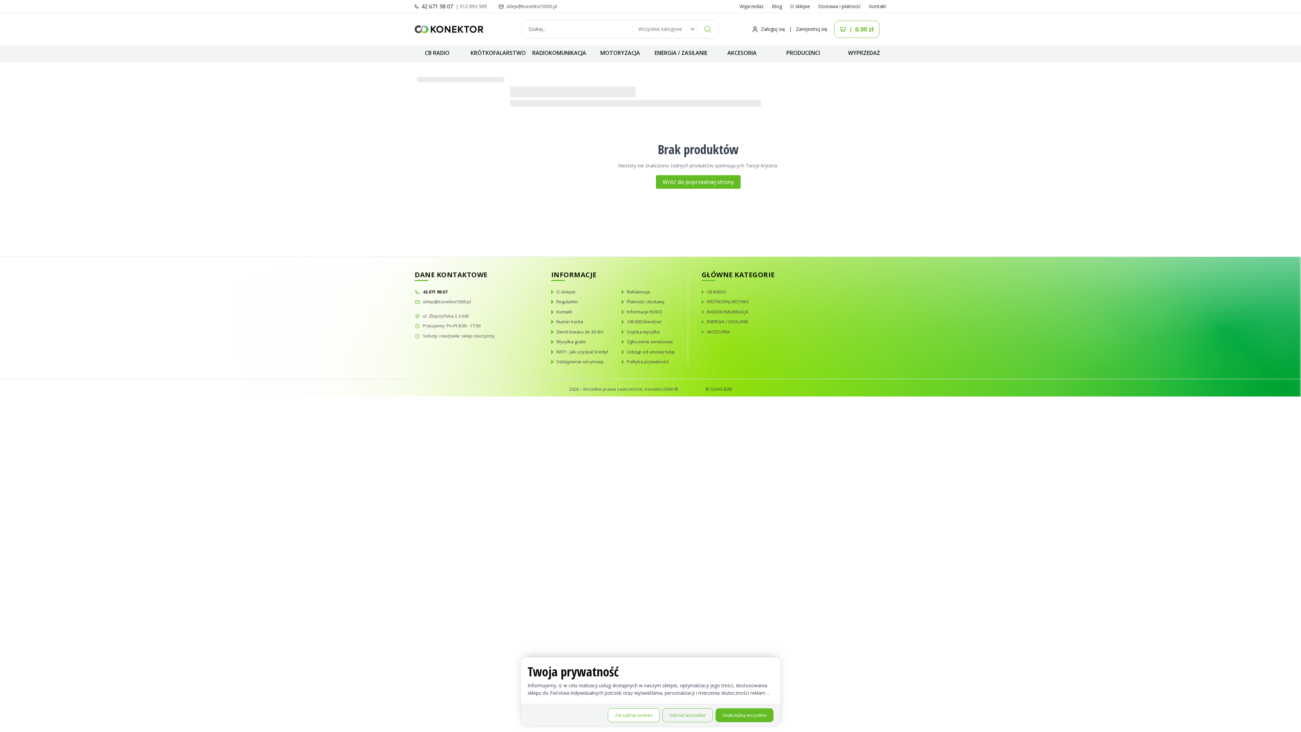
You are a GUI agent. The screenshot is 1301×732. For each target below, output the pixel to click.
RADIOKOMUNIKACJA (559, 53)
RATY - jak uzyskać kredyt (582, 352)
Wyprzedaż (752, 6)
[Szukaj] (708, 29)
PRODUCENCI (803, 53)
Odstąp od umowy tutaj (650, 352)
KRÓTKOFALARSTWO (498, 53)
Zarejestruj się (811, 29)
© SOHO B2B (718, 389)
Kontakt (877, 6)
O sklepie (800, 6)
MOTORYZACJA (620, 53)
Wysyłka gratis (571, 342)
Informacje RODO (644, 312)
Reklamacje (638, 292)
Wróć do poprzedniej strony (698, 182)
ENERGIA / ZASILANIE (681, 53)
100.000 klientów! (644, 322)
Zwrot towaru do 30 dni (579, 332)
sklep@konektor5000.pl (447, 302)
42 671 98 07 (437, 6)
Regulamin (567, 302)
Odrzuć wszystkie (687, 715)
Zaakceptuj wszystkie (744, 715)
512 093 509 (473, 6)
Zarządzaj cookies (634, 715)
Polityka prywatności (648, 362)
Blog (777, 6)
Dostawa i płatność (839, 6)
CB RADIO (437, 53)
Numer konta (569, 322)
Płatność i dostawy (646, 302)
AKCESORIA (742, 53)
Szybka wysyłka (643, 332)
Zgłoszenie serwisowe (650, 342)
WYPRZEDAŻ (864, 53)
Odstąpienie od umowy (580, 362)
